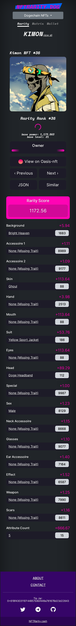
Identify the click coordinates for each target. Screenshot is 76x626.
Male (12, 411)
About (38, 578)
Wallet (53, 23)
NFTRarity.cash (38, 621)
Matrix (38, 23)
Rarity (23, 23)
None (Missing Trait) (23, 251)
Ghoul (13, 286)
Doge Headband (21, 375)
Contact (38, 585)
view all (38, 33)
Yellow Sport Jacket (24, 340)
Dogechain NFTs (36, 15)
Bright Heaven (19, 233)
